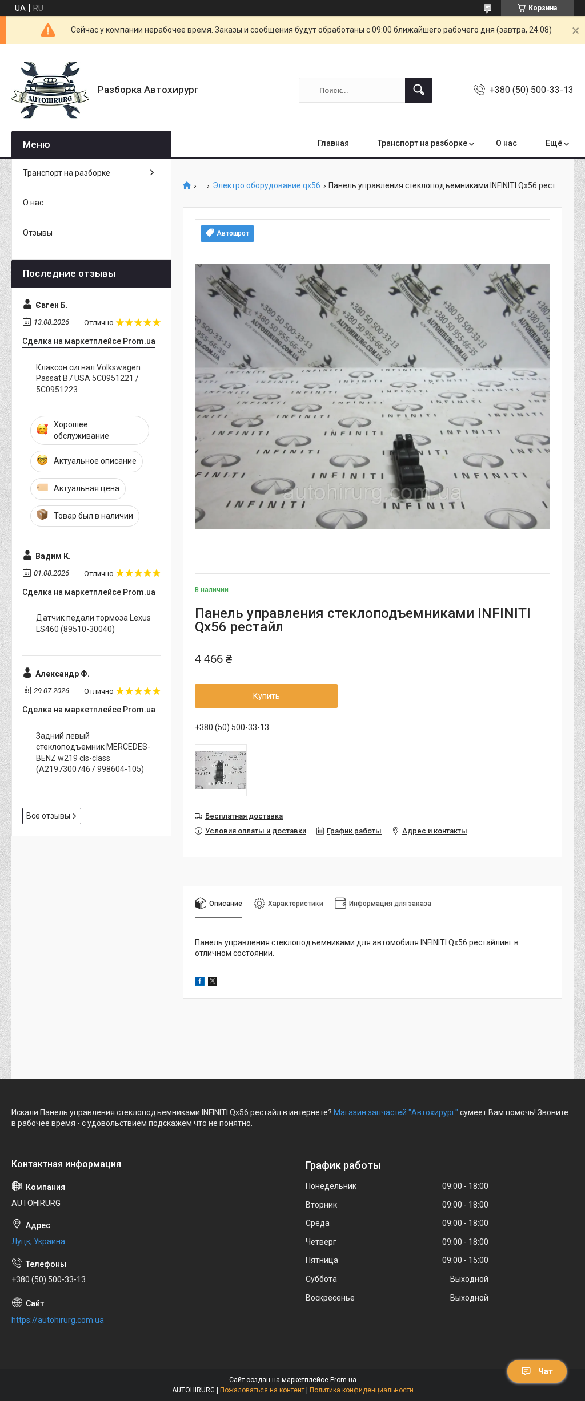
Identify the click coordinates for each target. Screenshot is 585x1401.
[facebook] (200, 982)
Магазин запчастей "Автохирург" (396, 1112)
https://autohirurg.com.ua (57, 1320)
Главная (333, 143)
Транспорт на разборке (422, 143)
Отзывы (38, 232)
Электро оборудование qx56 (266, 185)
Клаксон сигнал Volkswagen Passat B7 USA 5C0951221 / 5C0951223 (88, 378)
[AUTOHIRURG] (50, 90)
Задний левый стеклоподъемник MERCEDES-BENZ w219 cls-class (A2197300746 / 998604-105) (93, 752)
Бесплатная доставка (244, 816)
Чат (545, 1371)
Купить (266, 695)
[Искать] (418, 90)
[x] (212, 982)
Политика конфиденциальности (362, 1390)
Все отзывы (48, 815)
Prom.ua (343, 1380)
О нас (506, 143)
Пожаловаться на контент (262, 1390)
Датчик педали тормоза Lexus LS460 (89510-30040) (93, 623)
